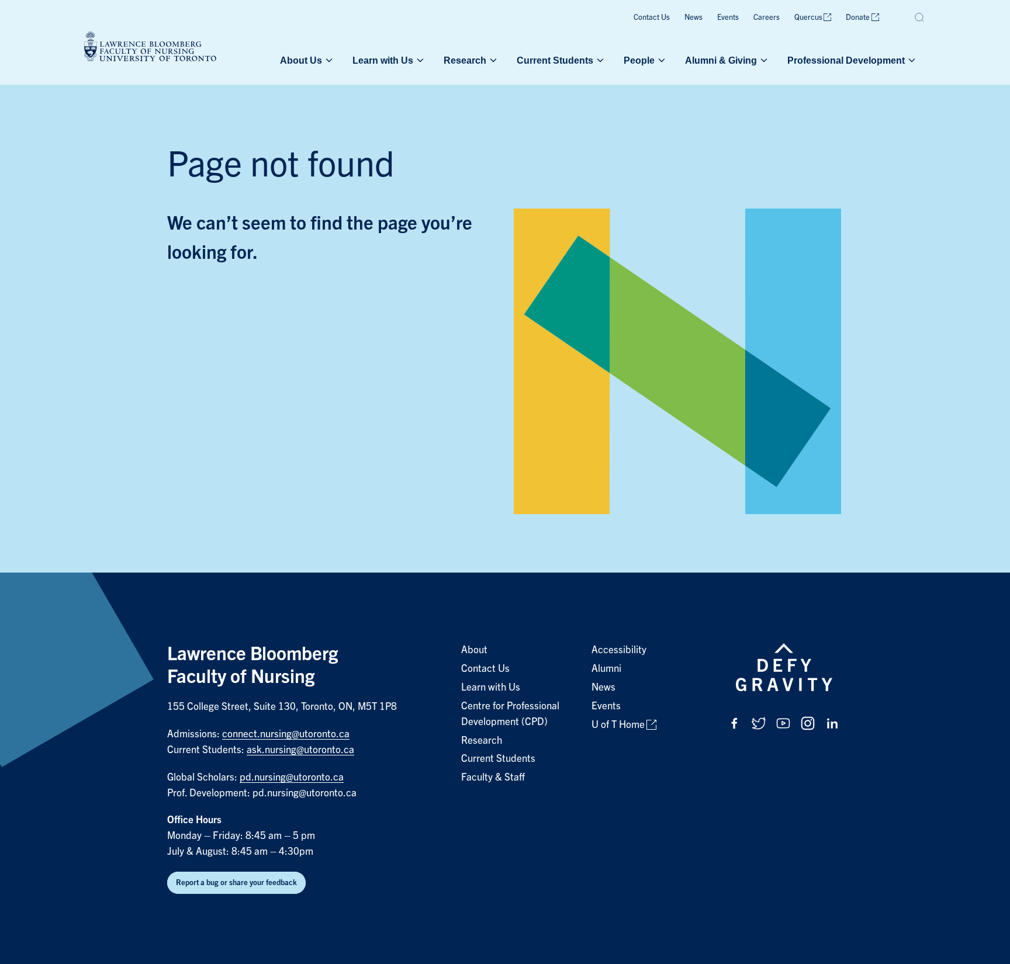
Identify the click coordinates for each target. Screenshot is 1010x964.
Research (465, 60)
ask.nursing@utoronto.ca (300, 750)
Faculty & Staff (493, 777)
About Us (301, 60)
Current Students (555, 60)
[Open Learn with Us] (419, 60)
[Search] (920, 17)
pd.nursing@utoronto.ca (292, 777)
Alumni (606, 669)
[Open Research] (492, 60)
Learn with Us (382, 60)
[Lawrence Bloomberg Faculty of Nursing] (150, 48)
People (639, 60)
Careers (766, 17)
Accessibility (619, 650)
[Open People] (660, 60)
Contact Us (652, 17)
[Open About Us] (328, 60)
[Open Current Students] (599, 60)
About (474, 650)
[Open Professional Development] (910, 60)
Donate (858, 17)
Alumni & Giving (721, 60)
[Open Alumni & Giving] (763, 60)
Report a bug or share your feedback (236, 882)
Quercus (808, 17)
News (693, 17)
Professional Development (846, 60)
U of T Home (618, 725)
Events (728, 17)
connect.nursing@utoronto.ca (286, 734)
